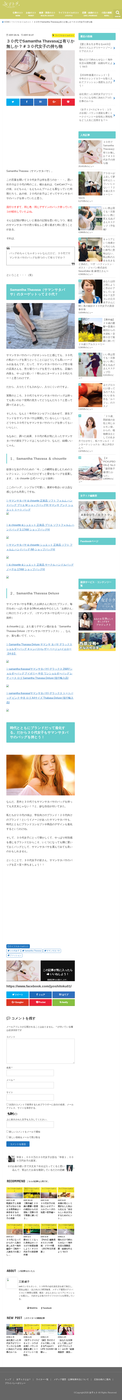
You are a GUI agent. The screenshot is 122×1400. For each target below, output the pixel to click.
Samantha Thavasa (33, 951)
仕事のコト (18, 14)
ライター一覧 (42, 1379)
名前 (9, 1067)
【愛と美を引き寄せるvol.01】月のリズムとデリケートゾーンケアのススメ (95, 47)
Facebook (47, 1308)
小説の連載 (107, 14)
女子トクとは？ (23, 1379)
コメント (10, 1037)
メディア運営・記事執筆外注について (71, 1379)
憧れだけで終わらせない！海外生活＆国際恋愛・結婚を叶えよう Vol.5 (95, 63)
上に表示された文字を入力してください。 (27, 1119)
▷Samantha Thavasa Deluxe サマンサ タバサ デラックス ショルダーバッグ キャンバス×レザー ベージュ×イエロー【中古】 (39, 649)
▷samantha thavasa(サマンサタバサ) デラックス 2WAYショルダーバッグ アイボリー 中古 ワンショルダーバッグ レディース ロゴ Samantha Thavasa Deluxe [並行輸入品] (39, 673)
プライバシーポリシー (15, 1383)
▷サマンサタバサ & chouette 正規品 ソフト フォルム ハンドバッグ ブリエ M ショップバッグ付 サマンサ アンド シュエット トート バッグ (39, 505)
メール (10, 1080)
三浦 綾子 (24, 1281)
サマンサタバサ (53, 951)
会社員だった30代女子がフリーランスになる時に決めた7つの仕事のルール (96, 97)
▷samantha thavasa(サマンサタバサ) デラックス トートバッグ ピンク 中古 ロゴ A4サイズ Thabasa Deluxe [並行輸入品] (39, 698)
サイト (9, 1092)
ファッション (15, 955)
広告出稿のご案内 (102, 1379)
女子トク (93, 1392)
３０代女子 (14, 951)
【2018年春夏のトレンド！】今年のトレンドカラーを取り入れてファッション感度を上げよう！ (95, 80)
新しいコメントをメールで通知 (24, 1131)
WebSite (33, 1308)
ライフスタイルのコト (68, 14)
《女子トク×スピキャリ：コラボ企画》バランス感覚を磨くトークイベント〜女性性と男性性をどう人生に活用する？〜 (95, 114)
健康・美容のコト (47, 14)
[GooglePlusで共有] (54, 102)
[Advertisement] (64, 140)
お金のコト (31, 14)
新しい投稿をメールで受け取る (24, 1137)
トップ (8, 1379)
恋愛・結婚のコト (90, 14)
